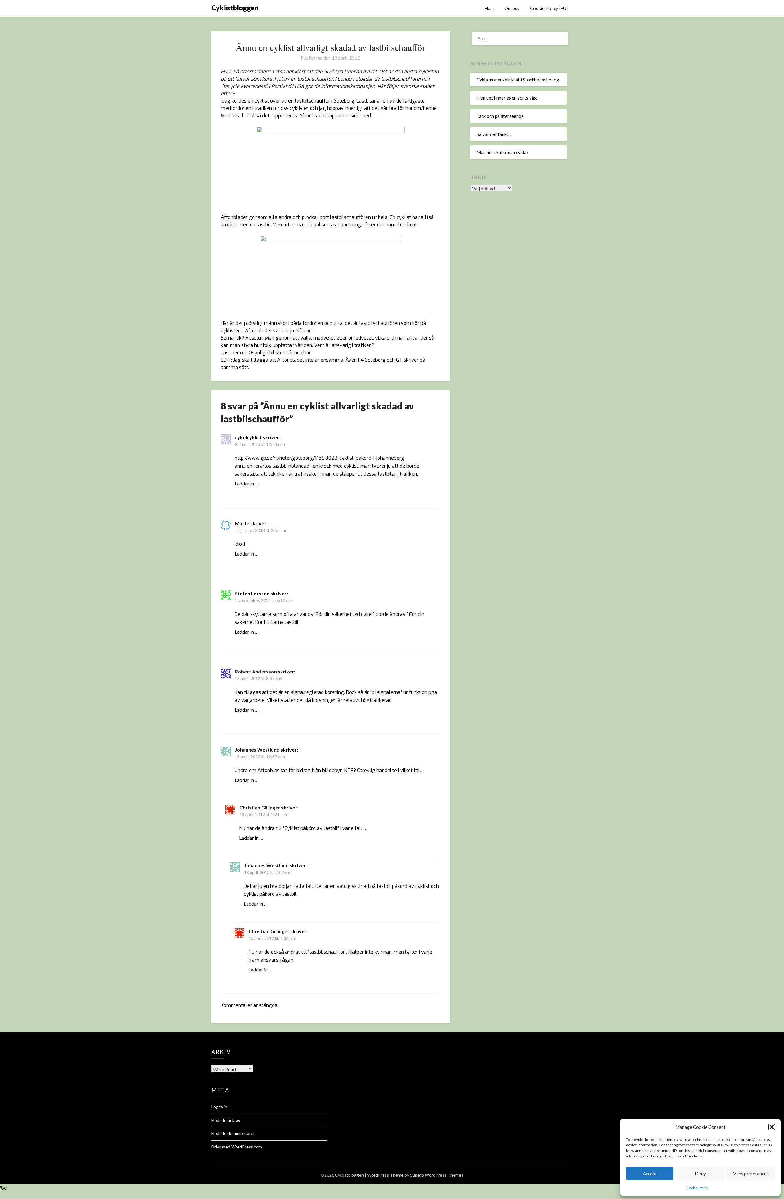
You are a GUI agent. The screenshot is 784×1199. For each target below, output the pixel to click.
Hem (489, 8)
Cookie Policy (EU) (549, 8)
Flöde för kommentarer (233, 1133)
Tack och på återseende (500, 116)
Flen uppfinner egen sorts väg (507, 97)
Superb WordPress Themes (436, 1175)
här (289, 352)
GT (399, 360)
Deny (700, 1173)
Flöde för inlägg (225, 1120)
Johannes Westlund (257, 749)
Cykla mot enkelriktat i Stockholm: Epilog (518, 79)
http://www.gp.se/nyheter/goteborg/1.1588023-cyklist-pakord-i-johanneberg (319, 458)
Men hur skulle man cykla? (503, 152)
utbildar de (367, 79)
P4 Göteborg (371, 360)
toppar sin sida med (349, 115)
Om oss (511, 8)
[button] (772, 1127)
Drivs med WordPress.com (236, 1146)
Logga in (219, 1106)
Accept (650, 1173)
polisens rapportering (337, 224)
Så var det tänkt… (494, 134)
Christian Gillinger (259, 807)
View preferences (751, 1173)
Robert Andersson (256, 671)
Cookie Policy (697, 1188)
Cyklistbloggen (235, 8)
